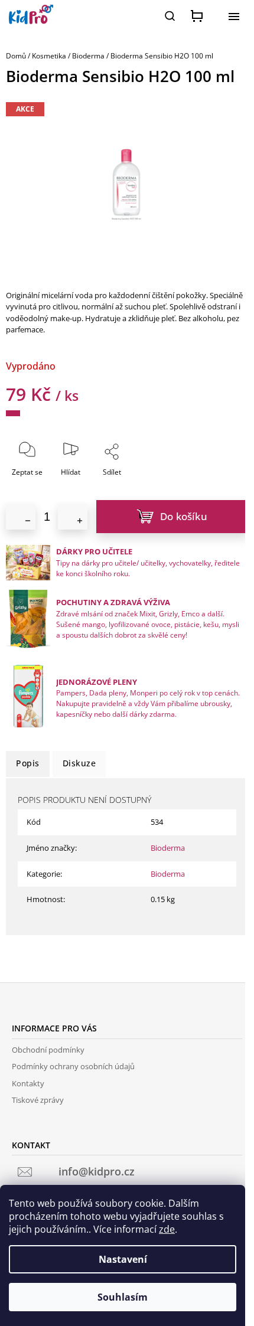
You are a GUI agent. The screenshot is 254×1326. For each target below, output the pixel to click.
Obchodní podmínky (48, 1049)
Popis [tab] (28, 763)
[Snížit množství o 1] (20, 517)
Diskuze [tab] (79, 763)
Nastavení (123, 1259)
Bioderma (168, 847)
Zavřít (138, 480)
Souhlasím (122, 1297)
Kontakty (28, 1083)
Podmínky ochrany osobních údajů (73, 1066)
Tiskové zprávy (38, 1100)
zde (167, 1229)
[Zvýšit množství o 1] (72, 517)
